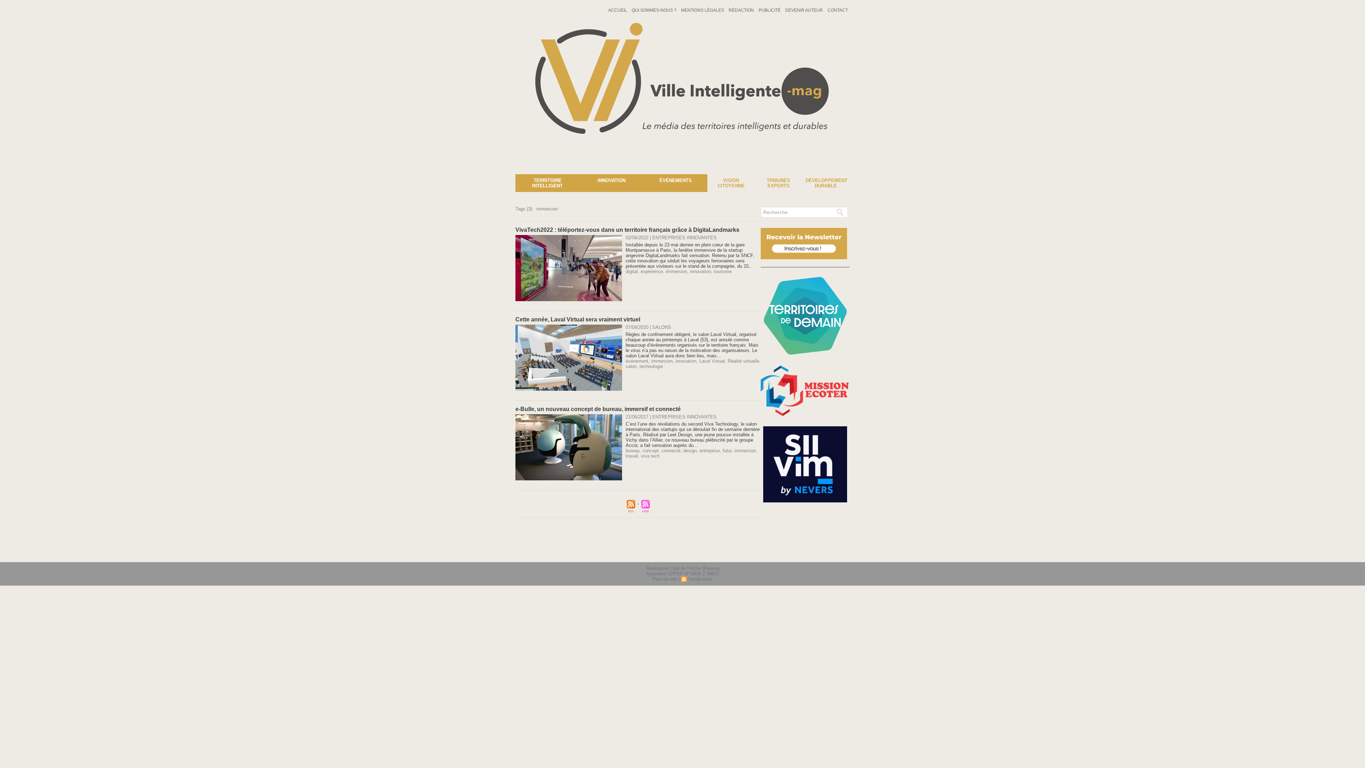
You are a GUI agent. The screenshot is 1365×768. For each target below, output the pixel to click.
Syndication (700, 579)
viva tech (650, 456)
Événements (675, 180)
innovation (700, 271)
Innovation (612, 180)
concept (650, 450)
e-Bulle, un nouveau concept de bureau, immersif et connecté (598, 409)
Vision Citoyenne (731, 183)
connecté (671, 450)
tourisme (723, 271)
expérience (652, 271)
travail (632, 456)
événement (637, 361)
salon (631, 366)
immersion (676, 271)
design (690, 450)
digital (632, 271)
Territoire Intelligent (547, 183)
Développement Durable (826, 183)
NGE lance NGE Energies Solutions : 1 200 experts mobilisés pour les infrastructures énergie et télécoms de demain (145, 169)
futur (727, 450)
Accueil (618, 10)
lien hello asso (827, 552)
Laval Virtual (712, 361)
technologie (651, 366)
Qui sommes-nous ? (655, 10)
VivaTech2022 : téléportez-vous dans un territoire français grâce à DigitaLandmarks (627, 230)
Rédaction (742, 10)
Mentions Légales (703, 10)
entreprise (710, 450)
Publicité (770, 10)
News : (8, 169)
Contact (838, 10)
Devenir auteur (804, 10)
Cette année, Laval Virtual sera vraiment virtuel (577, 319)
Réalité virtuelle (743, 361)
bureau (632, 450)
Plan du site (665, 579)
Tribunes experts (778, 183)
